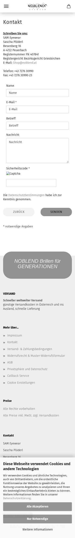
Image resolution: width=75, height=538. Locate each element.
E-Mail (10, 102)
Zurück (19, 212)
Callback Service (18, 376)
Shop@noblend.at (25, 63)
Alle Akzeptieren (37, 506)
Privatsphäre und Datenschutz (27, 369)
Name (10, 86)
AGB (9, 362)
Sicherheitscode (17, 168)
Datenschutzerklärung (17, 498)
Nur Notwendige (37, 519)
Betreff (11, 118)
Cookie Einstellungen (21, 382)
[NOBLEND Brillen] (37, 6)
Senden (56, 212)
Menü (6, 6)
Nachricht (12, 135)
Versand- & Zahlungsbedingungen (29, 349)
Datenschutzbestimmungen (26, 195)
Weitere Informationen (37, 529)
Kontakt (12, 342)
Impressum (14, 335)
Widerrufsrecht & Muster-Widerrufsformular (36, 356)
